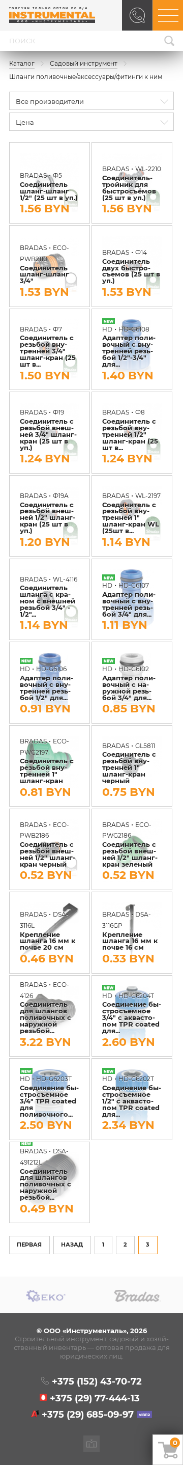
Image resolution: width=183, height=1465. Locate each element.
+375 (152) (96, 1381)
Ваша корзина (175, 1443)
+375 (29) (95, 1398)
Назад (72, 1244)
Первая (29, 1244)
